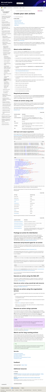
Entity (15, 201)
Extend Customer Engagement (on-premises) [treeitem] (7, 37)
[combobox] (6, 12)
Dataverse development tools (31, 249)
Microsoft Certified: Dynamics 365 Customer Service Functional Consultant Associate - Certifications (27, 378)
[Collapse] (11, 10)
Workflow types (21, 40)
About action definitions (18, 20)
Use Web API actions (21, 280)
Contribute (17, 390)
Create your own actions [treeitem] (6, 80)
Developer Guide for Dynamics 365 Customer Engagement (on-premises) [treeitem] (6, 17)
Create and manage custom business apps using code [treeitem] (7, 105)
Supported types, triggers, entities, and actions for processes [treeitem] (7, 67)
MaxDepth (26, 330)
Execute (19, 302)
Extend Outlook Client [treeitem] (6, 107)
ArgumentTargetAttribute (18, 228)
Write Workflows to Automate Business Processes (22, 357)
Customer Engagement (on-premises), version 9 (23, 10)
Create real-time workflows (18, 353)
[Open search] (41, 8)
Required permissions (17, 21)
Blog (13, 390)
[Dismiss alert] (44, 1)
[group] (29, 149)
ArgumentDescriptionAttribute (18, 224)
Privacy (21, 390)
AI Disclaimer (3, 390)
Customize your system (18, 358)
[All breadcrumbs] (14, 11)
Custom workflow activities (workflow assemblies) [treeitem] (7, 71)
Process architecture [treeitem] (7, 60)
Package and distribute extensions (31, 240)
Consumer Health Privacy (27, 390)
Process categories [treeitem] (7, 61)
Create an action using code (18, 22)
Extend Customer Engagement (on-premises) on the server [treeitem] (6, 47)
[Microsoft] (1, 7)
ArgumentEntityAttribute (18, 226)
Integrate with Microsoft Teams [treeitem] (6, 113)
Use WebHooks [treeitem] (5, 92)
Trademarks (39, 390)
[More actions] (44, 11)
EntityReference (16, 199)
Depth (19, 328)
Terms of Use (35, 390)
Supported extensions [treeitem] (6, 39)
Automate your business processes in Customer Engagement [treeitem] (7, 57)
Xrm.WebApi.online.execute (22, 286)
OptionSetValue (16, 213)
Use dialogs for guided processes (19, 354)
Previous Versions (8, 390)
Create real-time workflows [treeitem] (6, 77)
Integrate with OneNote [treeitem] (6, 110)
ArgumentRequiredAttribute (18, 221)
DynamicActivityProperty (18, 135)
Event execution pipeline (18, 356)
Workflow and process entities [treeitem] (7, 64)
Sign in (44, 7)
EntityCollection (16, 203)
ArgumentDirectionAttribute (18, 223)
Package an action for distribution (19, 23)
